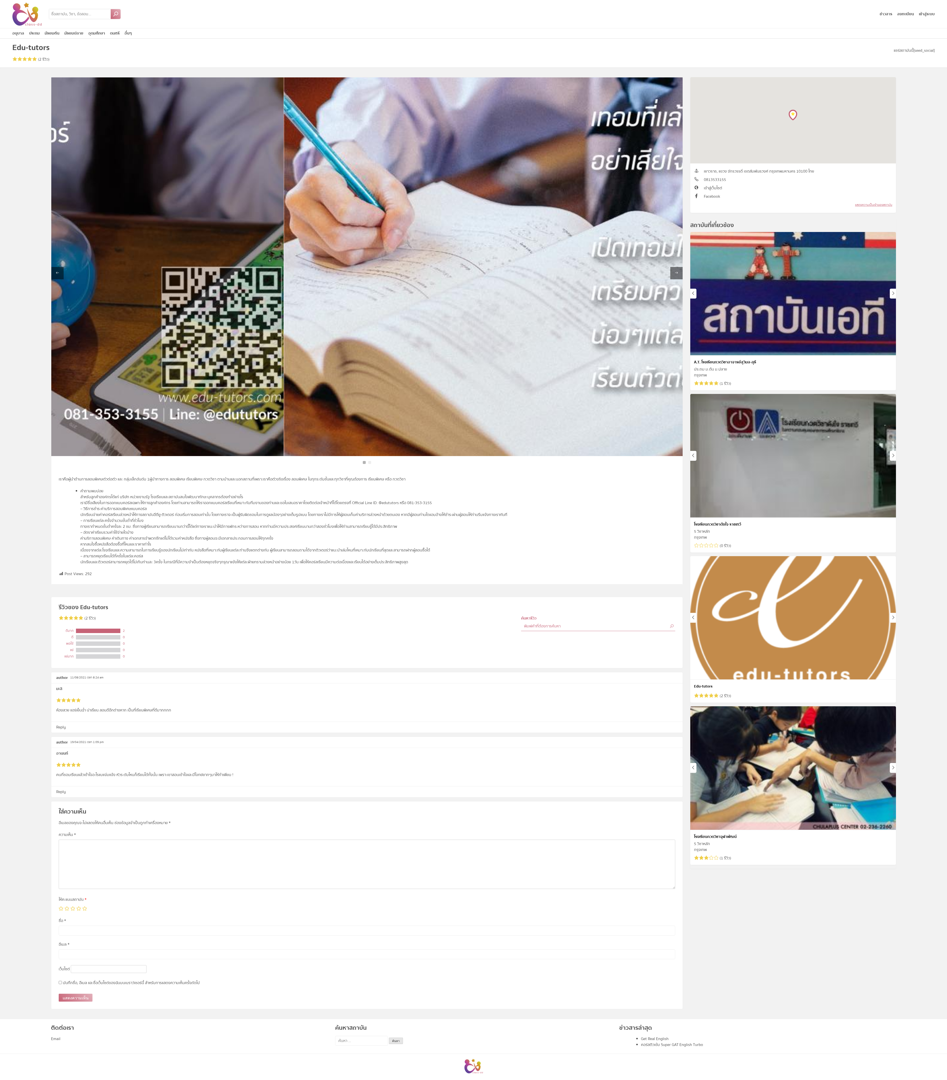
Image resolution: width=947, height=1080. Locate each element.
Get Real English (655, 1039)
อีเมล (64, 944)
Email (55, 1039)
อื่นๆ (128, 33)
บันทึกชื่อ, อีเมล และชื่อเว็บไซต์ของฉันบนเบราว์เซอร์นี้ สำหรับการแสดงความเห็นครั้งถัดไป (131, 983)
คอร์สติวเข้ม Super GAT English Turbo (672, 1045)
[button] (364, 462)
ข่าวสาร (886, 14)
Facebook (712, 196)
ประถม (34, 33)
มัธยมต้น (52, 33)
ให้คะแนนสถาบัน (73, 900)
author (62, 677)
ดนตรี (115, 33)
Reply (61, 727)
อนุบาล (18, 33)
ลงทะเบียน (905, 14)
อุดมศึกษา (96, 33)
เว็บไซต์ (64, 969)
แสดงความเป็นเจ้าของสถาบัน (873, 204)
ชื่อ (62, 921)
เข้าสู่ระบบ (927, 14)
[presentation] (57, 273)
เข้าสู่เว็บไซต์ (713, 188)
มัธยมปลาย (73, 33)
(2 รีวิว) (43, 59)
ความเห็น (67, 835)
